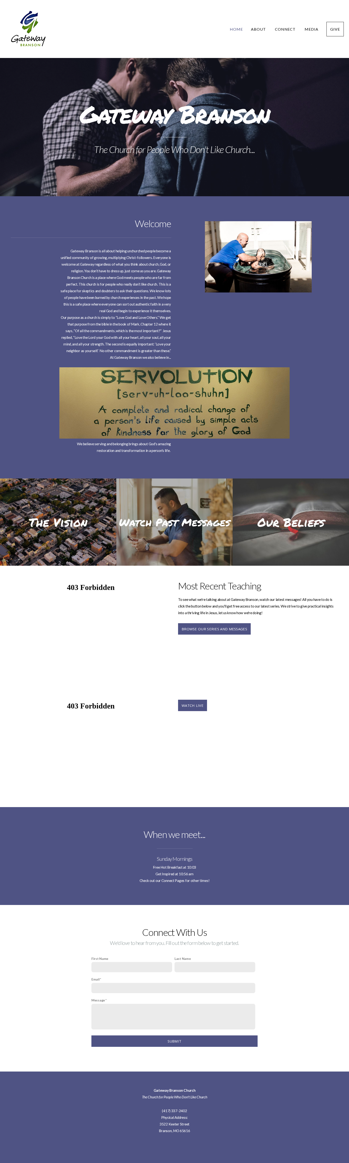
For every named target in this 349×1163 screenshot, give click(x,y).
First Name (99, 959)
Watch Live (192, 705)
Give (335, 29)
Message (98, 1000)
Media (311, 29)
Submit (175, 1041)
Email (95, 979)
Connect (286, 29)
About (259, 29)
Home (236, 29)
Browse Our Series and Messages (214, 629)
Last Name (182, 959)
